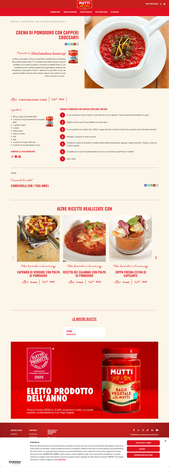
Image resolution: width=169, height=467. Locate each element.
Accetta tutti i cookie (143, 443)
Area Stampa (33, 434)
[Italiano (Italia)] (164, 4)
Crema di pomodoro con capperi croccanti (50, 21)
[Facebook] (134, 430)
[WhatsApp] (12, 157)
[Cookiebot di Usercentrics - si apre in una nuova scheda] (15, 462)
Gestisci (142, 449)
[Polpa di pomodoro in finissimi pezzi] (49, 121)
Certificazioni (33, 437)
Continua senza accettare (143, 455)
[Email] (16, 157)
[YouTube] (157, 430)
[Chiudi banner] (165, 441)
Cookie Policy (62, 460)
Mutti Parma (15, 21)
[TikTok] (147, 430)
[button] (55, 12)
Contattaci (14, 434)
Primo (13, 173)
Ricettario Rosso (27, 21)
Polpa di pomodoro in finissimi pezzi (48, 53)
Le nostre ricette (84, 319)
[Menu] (39, 4)
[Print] (19, 157)
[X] (138, 430)
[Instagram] (143, 430)
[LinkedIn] (152, 430)
